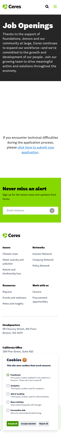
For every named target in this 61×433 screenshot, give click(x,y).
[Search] (47, 6)
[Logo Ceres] (12, 6)
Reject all (43, 423)
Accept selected (28, 423)
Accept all (12, 423)
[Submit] (52, 210)
